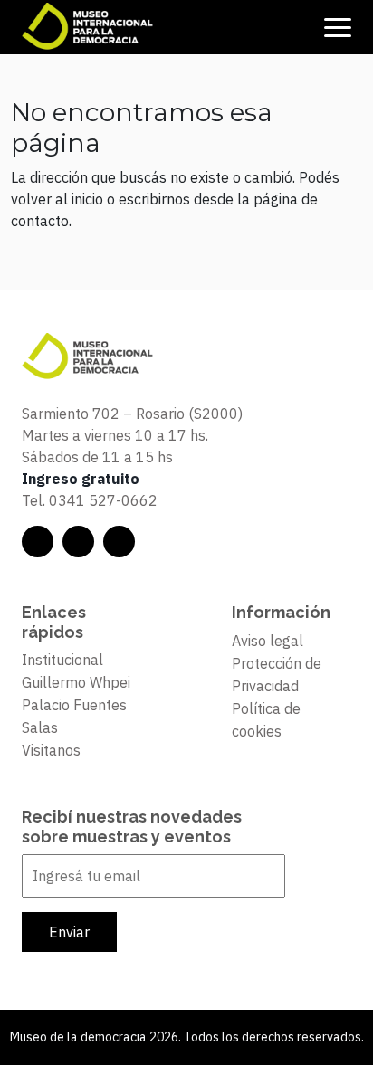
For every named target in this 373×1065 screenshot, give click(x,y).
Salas (40, 727)
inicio (87, 199)
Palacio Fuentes (74, 705)
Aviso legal (267, 641)
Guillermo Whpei (76, 682)
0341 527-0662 (103, 500)
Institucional (62, 660)
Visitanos (51, 750)
